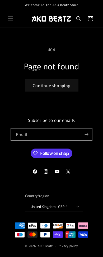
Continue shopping (52, 85)
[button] (10, 19)
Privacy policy (68, 246)
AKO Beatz (45, 246)
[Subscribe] (86, 134)
